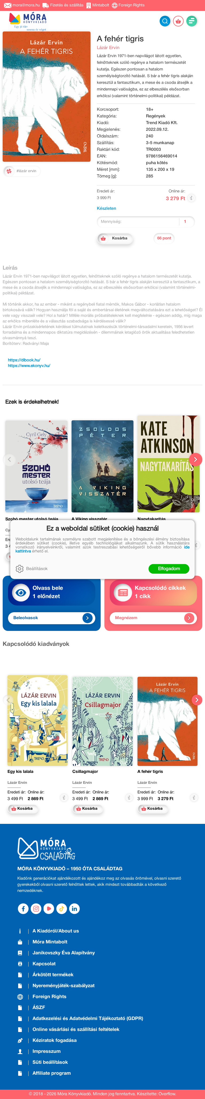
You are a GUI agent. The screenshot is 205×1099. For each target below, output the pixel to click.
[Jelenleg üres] (178, 21)
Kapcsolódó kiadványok (36, 644)
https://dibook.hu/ (24, 360)
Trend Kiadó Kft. (162, 123)
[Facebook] (23, 908)
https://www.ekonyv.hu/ (29, 366)
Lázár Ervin (108, 48)
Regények (155, 116)
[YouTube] (49, 908)
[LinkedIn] (74, 908)
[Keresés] (165, 21)
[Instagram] (36, 908)
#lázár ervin (26, 171)
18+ (149, 110)
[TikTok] (61, 908)
